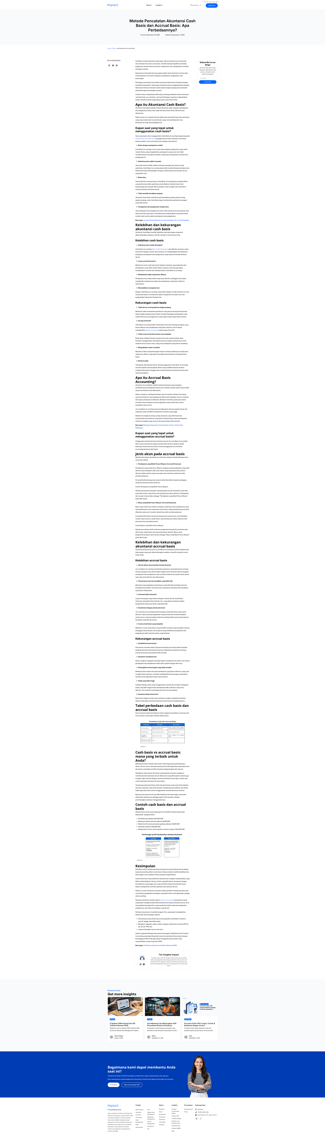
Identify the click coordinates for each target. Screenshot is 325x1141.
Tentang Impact (188, 1109)
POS (148, 1109)
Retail (160, 1111)
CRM (137, 1124)
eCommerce (150, 1126)
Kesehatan (162, 1119)
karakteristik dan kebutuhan (145, 138)
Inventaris (138, 1115)
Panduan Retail (176, 1125)
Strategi (112, 1019)
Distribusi (161, 1109)
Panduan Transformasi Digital (175, 1111)
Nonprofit (161, 1124)
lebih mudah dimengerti (160, 249)
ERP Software (139, 1109)
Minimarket (162, 1114)
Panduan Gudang (176, 1118)
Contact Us (211, 5)
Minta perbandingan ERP (132, 1085)
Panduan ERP (175, 1116)
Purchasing (139, 1117)
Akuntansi (138, 1112)
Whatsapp (200, 1109)
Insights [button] (159, 5)
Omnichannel (139, 1127)
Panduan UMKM (176, 1128)
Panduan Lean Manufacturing (176, 1122)
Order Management (139, 1121)
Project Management (151, 1122)
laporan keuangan (151, 330)
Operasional (188, 1019)
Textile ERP (162, 1122)
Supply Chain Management (151, 1113)
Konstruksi (162, 1117)
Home (109, 48)
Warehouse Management (151, 1118)
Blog (113, 48)
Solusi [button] (148, 5)
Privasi (186, 1111)
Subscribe (207, 82)
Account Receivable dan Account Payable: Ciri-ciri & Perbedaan (166, 220)
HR (148, 1128)
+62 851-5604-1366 (209, 2)
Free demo (113, 1085)
